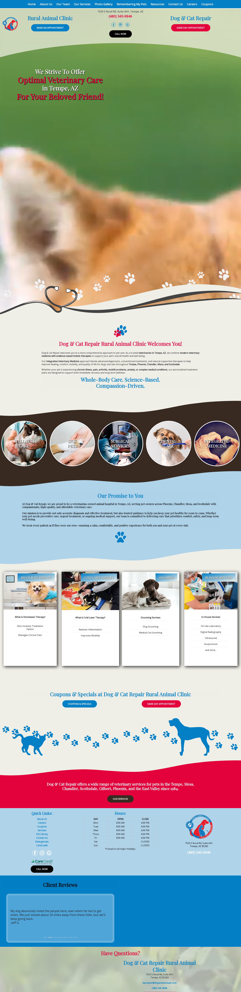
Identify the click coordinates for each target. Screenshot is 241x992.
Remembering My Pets (132, 4)
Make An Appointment (50, 27)
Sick (72, 441)
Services (42, 830)
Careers (192, 4)
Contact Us (175, 4)
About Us (46, 4)
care (169, 446)
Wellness (24, 441)
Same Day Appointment (191, 27)
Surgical (120, 441)
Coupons (207, 4)
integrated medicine (216, 443)
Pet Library (42, 834)
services (120, 446)
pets (72, 446)
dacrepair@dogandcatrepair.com (160, 982)
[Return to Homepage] (10, 23)
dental (168, 441)
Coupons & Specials (79, 703)
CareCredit (42, 845)
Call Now (120, 33)
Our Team (63, 4)
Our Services (82, 4)
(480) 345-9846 (120, 16)
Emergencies (42, 841)
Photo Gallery (104, 4)
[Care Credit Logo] (42, 861)
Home (33, 4)
